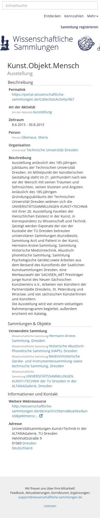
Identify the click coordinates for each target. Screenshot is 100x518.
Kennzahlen (74, 16)
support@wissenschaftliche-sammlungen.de (50, 497)
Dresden (29, 443)
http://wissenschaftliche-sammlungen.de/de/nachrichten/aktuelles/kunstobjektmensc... (50, 411)
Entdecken (52, 16)
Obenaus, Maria (35, 137)
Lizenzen (50, 506)
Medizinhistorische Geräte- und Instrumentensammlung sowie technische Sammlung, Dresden (47, 361)
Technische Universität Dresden (52, 150)
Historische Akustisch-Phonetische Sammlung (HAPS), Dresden (48, 348)
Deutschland (22, 448)
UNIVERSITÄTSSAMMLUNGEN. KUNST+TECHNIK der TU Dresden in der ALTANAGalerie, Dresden (44, 381)
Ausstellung (42, 112)
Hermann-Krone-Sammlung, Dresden (44, 338)
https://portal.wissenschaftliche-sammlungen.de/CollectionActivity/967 (43, 97)
